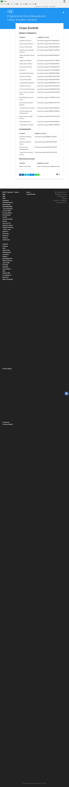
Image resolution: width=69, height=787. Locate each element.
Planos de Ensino (7, 388)
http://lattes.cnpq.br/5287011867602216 (48, 86)
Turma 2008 (30, 227)
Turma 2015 (30, 212)
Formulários (6, 422)
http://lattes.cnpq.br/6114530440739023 (48, 67)
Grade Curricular (7, 294)
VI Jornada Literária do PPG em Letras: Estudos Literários (19, 593)
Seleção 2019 (6, 462)
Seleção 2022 (6, 448)
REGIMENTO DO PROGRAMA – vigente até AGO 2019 (8, 342)
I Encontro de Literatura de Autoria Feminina (19, 324)
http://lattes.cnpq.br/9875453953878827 (48, 63)
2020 (16, 194)
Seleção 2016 (6, 469)
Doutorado (5, 297)
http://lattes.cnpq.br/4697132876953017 (48, 40)
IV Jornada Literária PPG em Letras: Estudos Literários (19, 763)
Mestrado (5, 299)
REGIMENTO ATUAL (7, 337)
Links (4, 248)
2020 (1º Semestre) (7, 415)
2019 (16, 243)
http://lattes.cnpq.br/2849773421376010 (46, 152)
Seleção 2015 (6, 471)
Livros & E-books (6, 366)
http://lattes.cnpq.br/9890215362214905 (48, 76)
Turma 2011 (30, 221)
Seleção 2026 (6, 457)
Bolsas (4, 242)
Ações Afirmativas (8, 202)
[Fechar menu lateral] (63, 12)
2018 (16, 369)
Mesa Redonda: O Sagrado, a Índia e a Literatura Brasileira (19, 655)
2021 (16, 241)
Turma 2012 (30, 218)
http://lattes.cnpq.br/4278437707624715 (48, 43)
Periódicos (5, 364)
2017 (16, 427)
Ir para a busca (23, 4)
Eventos (16, 192)
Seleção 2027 (6, 460)
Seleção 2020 (6, 426)
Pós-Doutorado (6, 359)
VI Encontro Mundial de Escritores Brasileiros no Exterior (20, 362)
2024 (4, 198)
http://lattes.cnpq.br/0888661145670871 (46, 136)
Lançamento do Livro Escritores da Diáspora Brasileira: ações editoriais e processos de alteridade (20, 647)
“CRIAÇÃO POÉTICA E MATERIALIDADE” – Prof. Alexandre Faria (20, 230)
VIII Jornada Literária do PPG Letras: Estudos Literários (20, 423)
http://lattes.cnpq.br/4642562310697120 (48, 102)
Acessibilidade (52, 6)
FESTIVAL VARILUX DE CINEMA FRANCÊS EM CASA (20, 237)
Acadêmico (6, 200)
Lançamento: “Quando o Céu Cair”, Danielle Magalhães (20, 380)
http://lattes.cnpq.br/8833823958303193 (48, 55)
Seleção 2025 (6, 273)
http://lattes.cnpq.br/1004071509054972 (48, 108)
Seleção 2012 (6, 480)
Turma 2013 (30, 216)
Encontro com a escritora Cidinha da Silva (19, 308)
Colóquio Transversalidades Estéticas (19, 573)
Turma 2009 (30, 225)
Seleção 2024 (6, 455)
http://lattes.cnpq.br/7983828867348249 (48, 73)
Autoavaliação (7, 215)
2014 (16, 675)
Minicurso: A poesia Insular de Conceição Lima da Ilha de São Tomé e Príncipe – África (20, 438)
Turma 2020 (30, 201)
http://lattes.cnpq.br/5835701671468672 (48, 60)
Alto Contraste (45, 6)
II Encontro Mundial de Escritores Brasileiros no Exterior (20, 693)
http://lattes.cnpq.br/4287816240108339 (46, 142)
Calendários (6, 379)
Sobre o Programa (8, 279)
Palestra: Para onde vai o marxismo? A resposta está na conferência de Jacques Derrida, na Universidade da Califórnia (19, 615)
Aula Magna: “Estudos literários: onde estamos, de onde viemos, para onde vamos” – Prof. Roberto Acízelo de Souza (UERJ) (20, 261)
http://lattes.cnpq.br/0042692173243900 (48, 50)
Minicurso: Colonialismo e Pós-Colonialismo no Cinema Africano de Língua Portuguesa (19, 754)
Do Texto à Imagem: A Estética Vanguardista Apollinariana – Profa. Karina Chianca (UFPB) (20, 288)
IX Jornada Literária (19, 366)
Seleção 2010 (6, 484)
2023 (4, 196)
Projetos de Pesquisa (8, 326)
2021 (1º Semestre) (8, 192)
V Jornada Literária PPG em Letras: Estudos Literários (19, 671)
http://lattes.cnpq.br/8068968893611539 (48, 82)
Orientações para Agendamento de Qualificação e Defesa (8, 398)
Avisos (28, 192)
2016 (16, 530)
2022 (4, 194)
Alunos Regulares (7, 391)
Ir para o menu (14, 4)
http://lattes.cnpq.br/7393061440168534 (48, 47)
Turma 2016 (30, 209)
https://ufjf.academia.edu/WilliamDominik (48, 166)
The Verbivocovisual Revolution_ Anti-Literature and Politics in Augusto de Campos (20, 353)
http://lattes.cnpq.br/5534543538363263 (48, 79)
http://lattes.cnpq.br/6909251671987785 (46, 147)
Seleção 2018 (6, 464)
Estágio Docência (7, 283)
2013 (16, 767)
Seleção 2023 (6, 453)
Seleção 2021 (6, 446)
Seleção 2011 (6, 482)
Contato (5, 217)
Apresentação (6, 204)
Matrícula (5, 382)
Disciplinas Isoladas (7, 393)
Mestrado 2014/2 (7, 473)
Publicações (6, 362)
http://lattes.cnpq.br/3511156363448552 (48, 70)
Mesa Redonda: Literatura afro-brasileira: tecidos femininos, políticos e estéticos (19, 459)
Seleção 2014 (6, 475)
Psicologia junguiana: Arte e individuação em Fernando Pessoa (20, 393)
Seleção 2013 (6, 478)
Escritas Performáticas (20, 371)
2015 (16, 597)
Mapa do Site (38, 6)
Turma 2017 (30, 207)
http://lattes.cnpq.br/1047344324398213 (48, 121)
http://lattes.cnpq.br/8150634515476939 (48, 92)
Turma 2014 (30, 214)
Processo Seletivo (8, 424)
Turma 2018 (30, 205)
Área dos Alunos (7, 368)
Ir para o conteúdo (4, 4)
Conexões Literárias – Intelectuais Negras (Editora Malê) (20, 199)
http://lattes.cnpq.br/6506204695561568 (48, 89)
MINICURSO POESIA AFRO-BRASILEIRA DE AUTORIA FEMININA (19, 340)
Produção (5, 264)
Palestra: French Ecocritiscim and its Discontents (19, 557)
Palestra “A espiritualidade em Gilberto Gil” (19, 387)
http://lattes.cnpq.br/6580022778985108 (48, 124)
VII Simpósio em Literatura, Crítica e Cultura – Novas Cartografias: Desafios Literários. (20, 774)
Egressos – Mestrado (32, 277)
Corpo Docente (6, 285)
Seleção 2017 (6, 466)
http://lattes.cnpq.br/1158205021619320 (48, 97)
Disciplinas (5, 281)
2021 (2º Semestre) (7, 417)
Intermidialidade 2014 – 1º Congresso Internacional (20, 732)
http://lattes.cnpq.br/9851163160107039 (48, 116)
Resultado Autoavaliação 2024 (7, 269)
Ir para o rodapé (32, 4)
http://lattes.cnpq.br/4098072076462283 (48, 111)
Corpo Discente (31, 194)
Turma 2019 (30, 203)
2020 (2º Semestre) (7, 420)
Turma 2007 (30, 230)
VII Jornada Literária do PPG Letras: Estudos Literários (19, 526)
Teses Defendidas (7, 317)
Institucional (6, 239)
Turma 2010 (30, 223)
